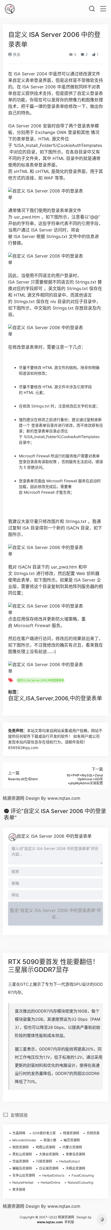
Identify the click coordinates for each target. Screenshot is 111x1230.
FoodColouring (83, 1175)
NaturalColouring (80, 1182)
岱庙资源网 (20, 1161)
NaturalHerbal (22, 1182)
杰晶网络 (18, 1133)
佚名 (16, 54)
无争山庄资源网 (23, 1175)
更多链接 (18, 1189)
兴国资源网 (44, 1161)
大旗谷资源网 (48, 1154)
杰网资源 (92, 1133)
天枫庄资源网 (75, 1168)
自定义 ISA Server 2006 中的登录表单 (54, 836)
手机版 (69, 1222)
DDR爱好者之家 (44, 1133)
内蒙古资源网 (72, 1147)
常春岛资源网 (75, 1154)
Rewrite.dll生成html (23, 779)
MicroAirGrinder (24, 1140)
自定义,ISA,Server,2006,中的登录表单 (40, 680)
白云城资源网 (48, 1168)
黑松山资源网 (22, 1154)
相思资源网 (20, 1147)
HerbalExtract (69, 1161)
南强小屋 (49, 1140)
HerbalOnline (50, 1182)
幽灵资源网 (72, 1140)
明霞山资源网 (45, 1147)
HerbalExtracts (53, 1175)
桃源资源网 (71, 1133)
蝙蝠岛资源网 (22, 1168)
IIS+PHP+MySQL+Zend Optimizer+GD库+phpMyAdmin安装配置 (85, 779)
